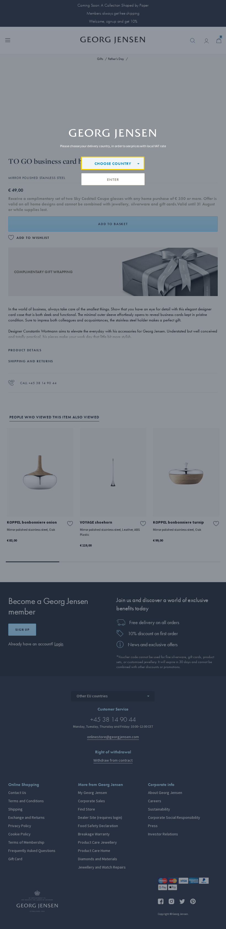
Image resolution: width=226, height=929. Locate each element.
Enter (113, 179)
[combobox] (112, 163)
